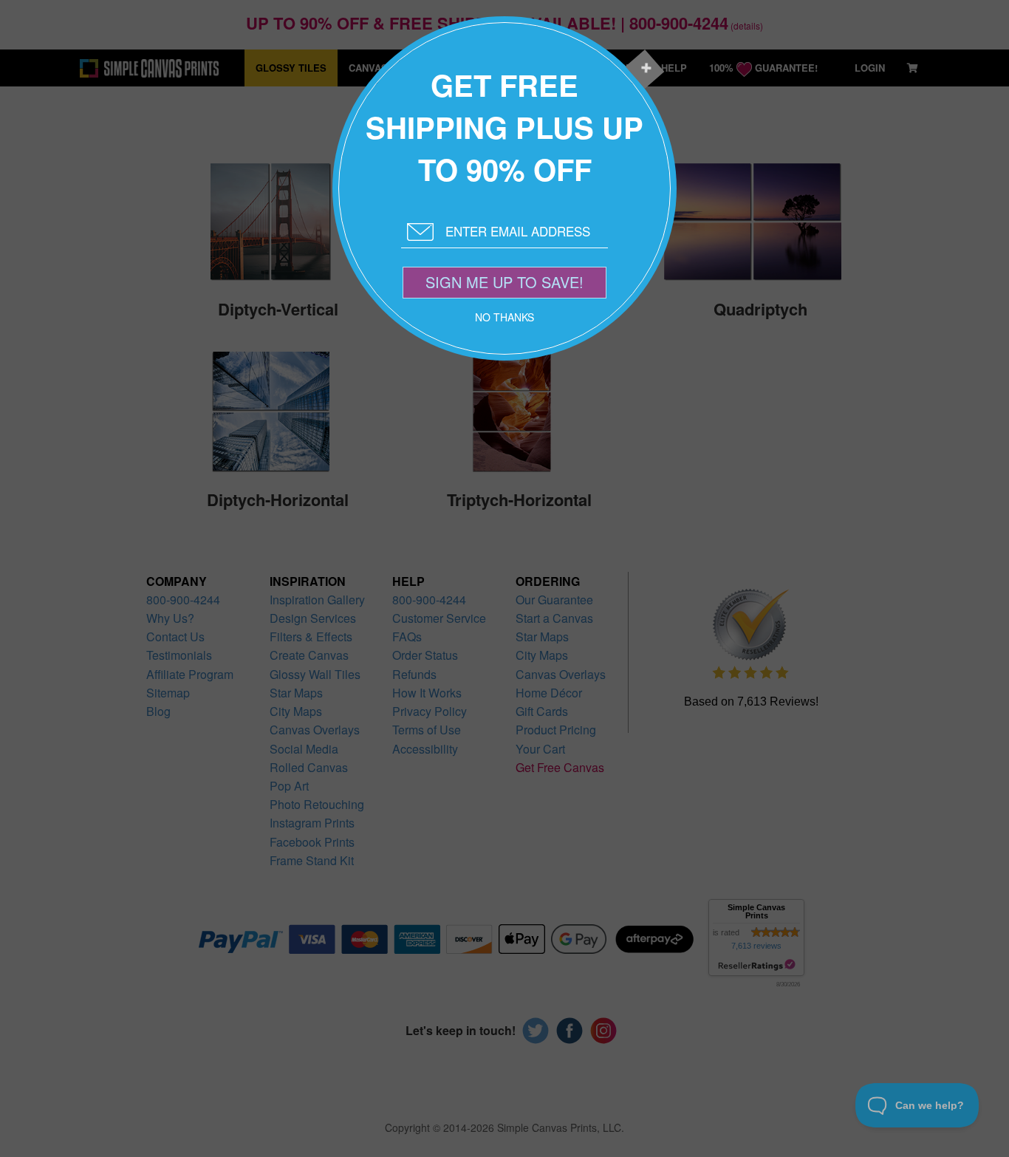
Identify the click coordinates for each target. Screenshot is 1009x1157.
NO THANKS (504, 317)
